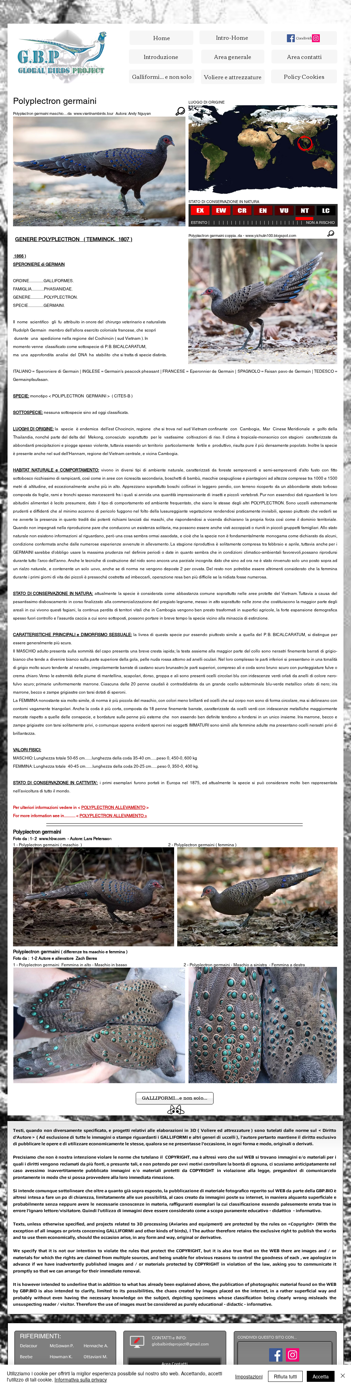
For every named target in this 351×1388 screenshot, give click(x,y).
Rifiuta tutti (285, 1376)
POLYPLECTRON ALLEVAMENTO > (113, 815)
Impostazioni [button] (249, 1376)
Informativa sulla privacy (81, 1379)
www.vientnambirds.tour (93, 113)
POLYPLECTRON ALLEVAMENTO (113, 807)
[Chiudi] (343, 1376)
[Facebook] (291, 38)
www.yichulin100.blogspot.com (270, 235)
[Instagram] (316, 38)
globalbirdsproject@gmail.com (180, 1344)
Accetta (321, 1376)
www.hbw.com (52, 838)
